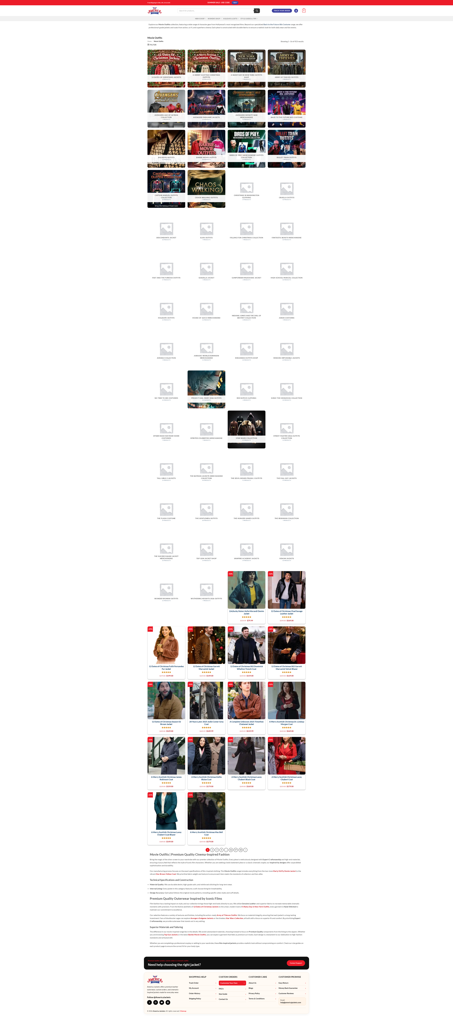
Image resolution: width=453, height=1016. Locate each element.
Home (149, 41)
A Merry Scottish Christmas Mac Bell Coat (206, 833)
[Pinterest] (168, 1002)
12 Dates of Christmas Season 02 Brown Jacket (166, 722)
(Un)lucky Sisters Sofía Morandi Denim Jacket (246, 612)
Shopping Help (197, 977)
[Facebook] (149, 1002)
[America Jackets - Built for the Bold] (154, 11)
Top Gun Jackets (171, 934)
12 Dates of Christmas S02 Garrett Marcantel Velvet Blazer (286, 667)
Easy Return (283, 983)
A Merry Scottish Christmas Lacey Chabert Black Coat (246, 778)
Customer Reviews (286, 993)
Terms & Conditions (257, 999)
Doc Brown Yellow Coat (166, 874)
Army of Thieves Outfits (227, 915)
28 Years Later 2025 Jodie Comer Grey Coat (206, 722)
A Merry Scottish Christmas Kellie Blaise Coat (206, 778)
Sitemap (183, 1011)
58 (241, 850)
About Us (252, 983)
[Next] (245, 850)
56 (231, 850)
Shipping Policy (195, 999)
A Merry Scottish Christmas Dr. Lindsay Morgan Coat (286, 722)
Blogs (251, 988)
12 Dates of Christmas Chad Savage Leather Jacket (286, 612)
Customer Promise (290, 977)
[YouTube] (161, 1002)
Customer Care (258, 977)
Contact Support (296, 963)
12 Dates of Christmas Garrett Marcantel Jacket (206, 667)
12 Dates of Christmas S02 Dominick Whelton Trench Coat (246, 667)
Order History (194, 993)
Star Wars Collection (234, 918)
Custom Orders (228, 977)
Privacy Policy (254, 993)
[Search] (257, 10)
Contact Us (223, 999)
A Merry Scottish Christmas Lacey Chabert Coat (287, 778)
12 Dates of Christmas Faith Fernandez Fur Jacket (166, 667)
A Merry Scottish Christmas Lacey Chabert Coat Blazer (166, 833)
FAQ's (221, 989)
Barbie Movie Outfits (197, 934)
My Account (194, 988)
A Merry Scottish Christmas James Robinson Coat (166, 778)
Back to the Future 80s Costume (277, 24)
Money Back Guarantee (288, 988)
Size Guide (223, 994)
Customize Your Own (228, 983)
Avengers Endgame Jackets (202, 918)
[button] (296, 11)
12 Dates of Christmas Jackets (205, 906)
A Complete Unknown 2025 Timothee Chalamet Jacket (247, 722)
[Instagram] (155, 1002)
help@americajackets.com (290, 1002)
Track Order (194, 983)
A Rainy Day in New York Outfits (255, 906)
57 (236, 850)
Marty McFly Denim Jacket (284, 871)
